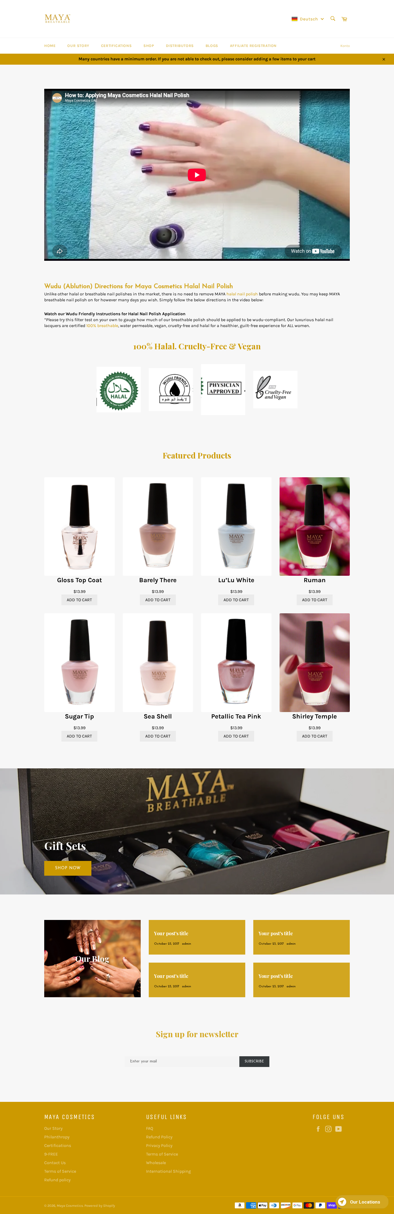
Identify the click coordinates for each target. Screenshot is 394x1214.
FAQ (149, 1128)
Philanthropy (56, 1136)
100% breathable (102, 325)
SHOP (148, 45)
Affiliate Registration (253, 45)
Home (49, 45)
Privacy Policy (159, 1145)
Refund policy (57, 1179)
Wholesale (156, 1162)
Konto (345, 46)
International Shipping (168, 1171)
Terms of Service (60, 1171)
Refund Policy (159, 1136)
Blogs (212, 45)
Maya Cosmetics (70, 1206)
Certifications (116, 45)
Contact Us (55, 1162)
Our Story (78, 45)
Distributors (180, 45)
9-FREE (51, 1154)
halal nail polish (242, 293)
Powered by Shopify (99, 1206)
